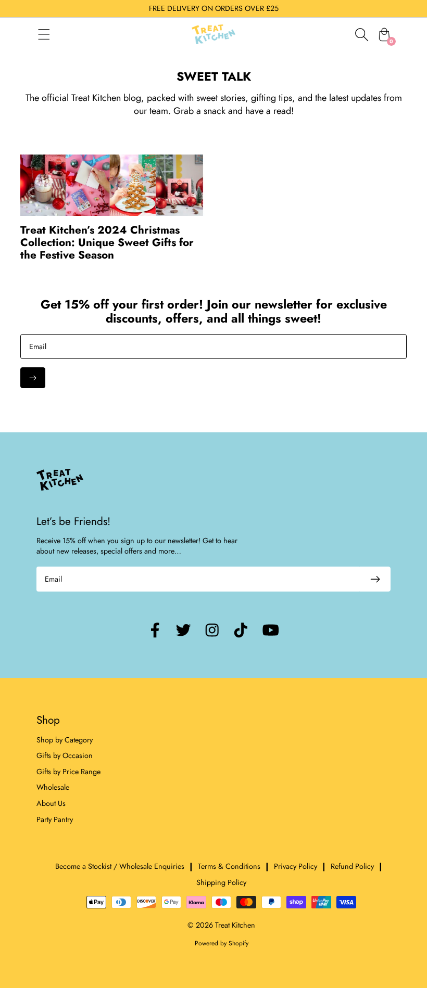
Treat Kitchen (235, 925)
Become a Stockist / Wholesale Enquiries (119, 866)
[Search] (361, 34)
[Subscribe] (32, 377)
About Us (51, 803)
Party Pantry (54, 819)
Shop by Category (64, 740)
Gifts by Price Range (68, 771)
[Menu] (54, 34)
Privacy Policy (295, 866)
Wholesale (52, 787)
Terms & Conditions (229, 866)
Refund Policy (352, 866)
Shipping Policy (221, 882)
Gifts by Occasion (64, 755)
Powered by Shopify (221, 943)
